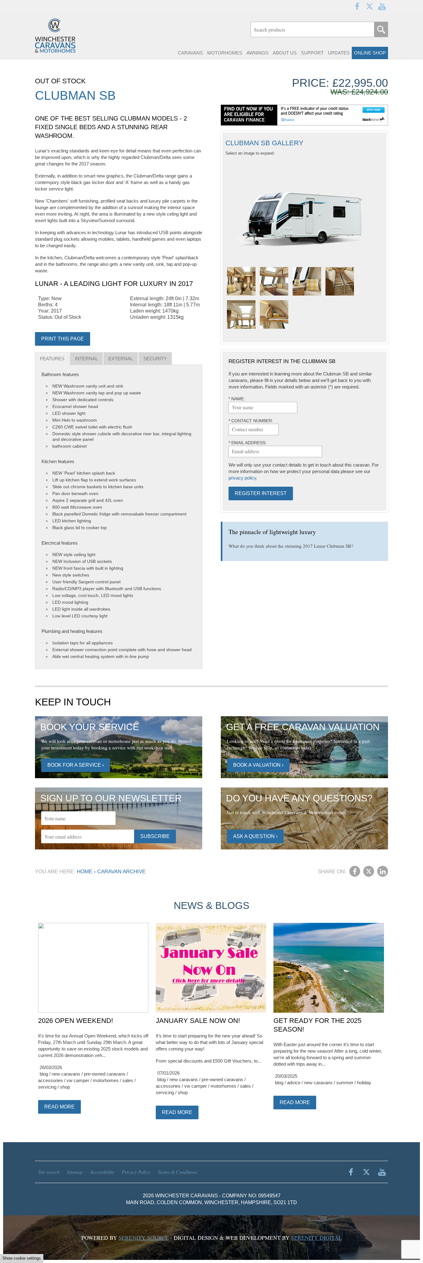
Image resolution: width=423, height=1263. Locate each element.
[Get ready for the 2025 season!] (328, 968)
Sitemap (75, 1172)
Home (84, 872)
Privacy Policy (136, 1172)
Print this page (62, 338)
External (120, 358)
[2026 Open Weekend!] (93, 968)
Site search (48, 1172)
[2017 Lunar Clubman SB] (241, 281)
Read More (59, 1106)
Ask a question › (255, 836)
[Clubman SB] (304, 210)
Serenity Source (144, 1237)
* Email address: (248, 442)
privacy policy (242, 477)
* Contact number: (251, 420)
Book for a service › (75, 765)
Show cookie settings (21, 1258)
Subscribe (155, 836)
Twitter (369, 6)
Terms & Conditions (177, 1172)
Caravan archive (121, 872)
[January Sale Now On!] (211, 968)
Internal (86, 358)
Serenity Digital (316, 1237)
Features (52, 358)
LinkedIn (382, 871)
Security (155, 358)
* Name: (237, 398)
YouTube (382, 6)
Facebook (357, 6)
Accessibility (102, 1172)
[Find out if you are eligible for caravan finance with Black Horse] (304, 115)
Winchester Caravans (69, 36)
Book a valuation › (258, 765)
